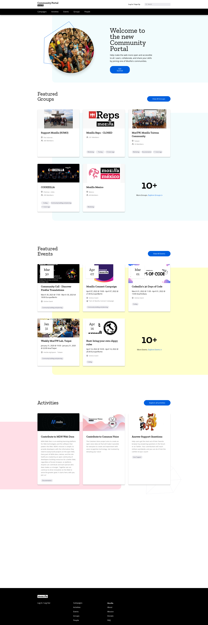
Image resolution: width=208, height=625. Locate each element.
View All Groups (158, 99)
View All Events (159, 253)
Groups (77, 11)
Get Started (120, 70)
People (87, 11)
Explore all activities (157, 403)
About (109, 607)
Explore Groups (154, 195)
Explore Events (154, 349)
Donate (110, 616)
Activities (55, 11)
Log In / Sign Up (134, 4)
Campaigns (42, 11)
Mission (110, 611)
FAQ (109, 620)
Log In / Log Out (43, 603)
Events (66, 11)
